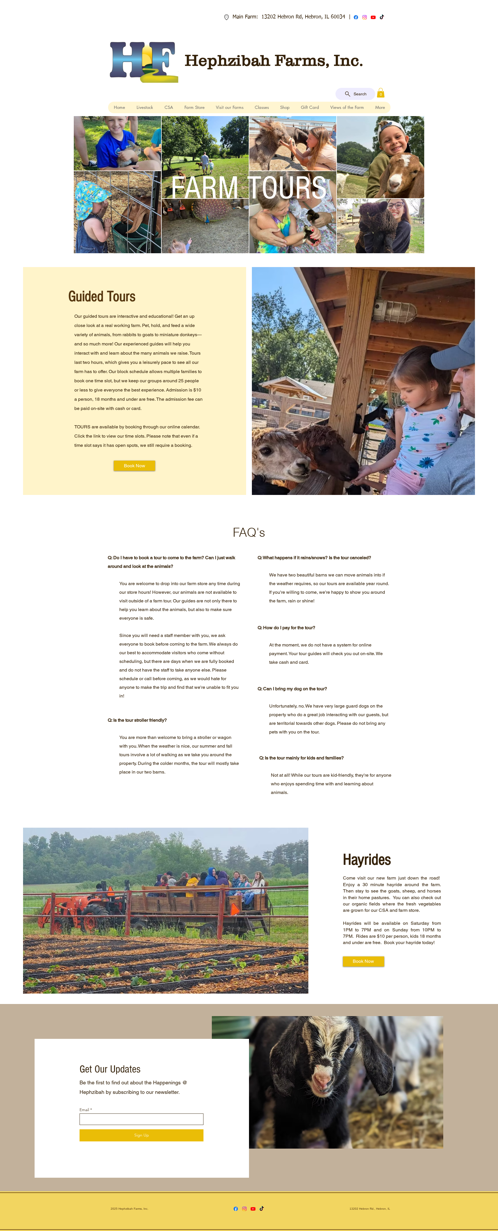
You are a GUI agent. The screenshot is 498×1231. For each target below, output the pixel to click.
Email (84, 1110)
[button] (381, 92)
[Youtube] (373, 17)
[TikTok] (382, 17)
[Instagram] (364, 17)
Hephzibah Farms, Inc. (274, 60)
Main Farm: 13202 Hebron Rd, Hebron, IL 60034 (289, 17)
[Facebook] (356, 17)
